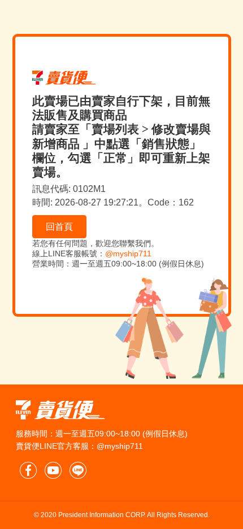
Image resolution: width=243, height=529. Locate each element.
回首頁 (59, 226)
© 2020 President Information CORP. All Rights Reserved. (122, 515)
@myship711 (128, 253)
